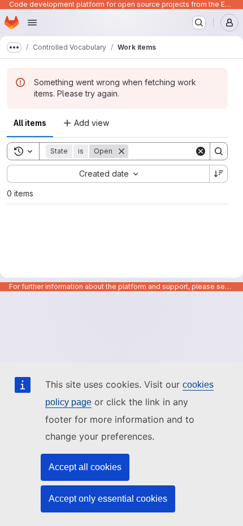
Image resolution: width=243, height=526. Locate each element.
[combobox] (108, 174)
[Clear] (200, 151)
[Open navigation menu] (32, 23)
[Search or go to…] (199, 22)
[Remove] (121, 151)
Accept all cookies (85, 467)
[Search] (219, 151)
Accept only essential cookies (108, 498)
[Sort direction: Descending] (219, 174)
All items (30, 123)
